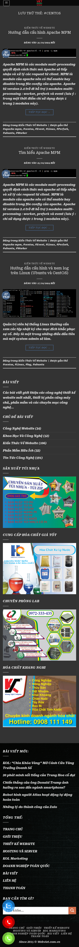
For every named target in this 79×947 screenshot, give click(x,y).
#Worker (21, 133)
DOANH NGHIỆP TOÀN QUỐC (26, 866)
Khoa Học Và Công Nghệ (22, 436)
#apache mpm (12, 129)
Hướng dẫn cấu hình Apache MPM (39, 32)
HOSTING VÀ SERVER (20, 851)
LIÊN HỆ (9, 880)
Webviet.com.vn (49, 942)
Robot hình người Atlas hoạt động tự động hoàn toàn (37, 797)
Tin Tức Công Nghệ (18, 458)
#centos (28, 129)
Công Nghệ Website (18, 428)
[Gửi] (72, 910)
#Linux (50, 129)
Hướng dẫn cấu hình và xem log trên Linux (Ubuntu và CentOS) (39, 270)
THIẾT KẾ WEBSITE (19, 844)
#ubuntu (8, 133)
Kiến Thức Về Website (39, 28)
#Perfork (62, 129)
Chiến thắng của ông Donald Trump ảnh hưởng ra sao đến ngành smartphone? (35, 785)
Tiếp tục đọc (39, 112)
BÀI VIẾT (10, 873)
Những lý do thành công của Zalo (30, 807)
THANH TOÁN (14, 888)
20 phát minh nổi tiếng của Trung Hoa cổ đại (39, 775)
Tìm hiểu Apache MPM (39, 152)
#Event (39, 129)
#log (28, 364)
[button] (6, 3)
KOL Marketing (15, 858)
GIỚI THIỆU (12, 836)
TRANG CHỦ (13, 829)
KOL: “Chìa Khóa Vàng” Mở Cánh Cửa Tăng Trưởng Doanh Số (38, 765)
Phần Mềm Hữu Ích (18, 450)
